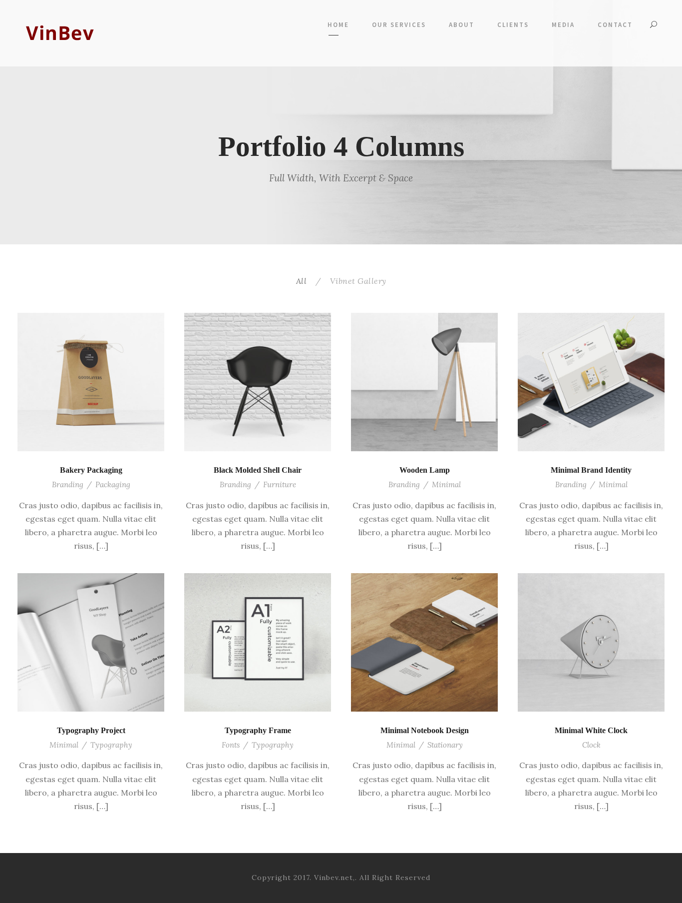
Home (338, 24)
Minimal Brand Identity (591, 470)
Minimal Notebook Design (424, 730)
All (301, 281)
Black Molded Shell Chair (258, 470)
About (461, 24)
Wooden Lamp (424, 470)
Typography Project (91, 730)
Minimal (446, 484)
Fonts (231, 745)
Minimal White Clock (591, 730)
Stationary (445, 745)
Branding (67, 484)
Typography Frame (258, 730)
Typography (111, 745)
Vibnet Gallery (358, 281)
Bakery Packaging (91, 470)
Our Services (399, 24)
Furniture (279, 484)
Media (563, 24)
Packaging (112, 484)
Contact (615, 24)
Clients (513, 24)
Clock (591, 745)
